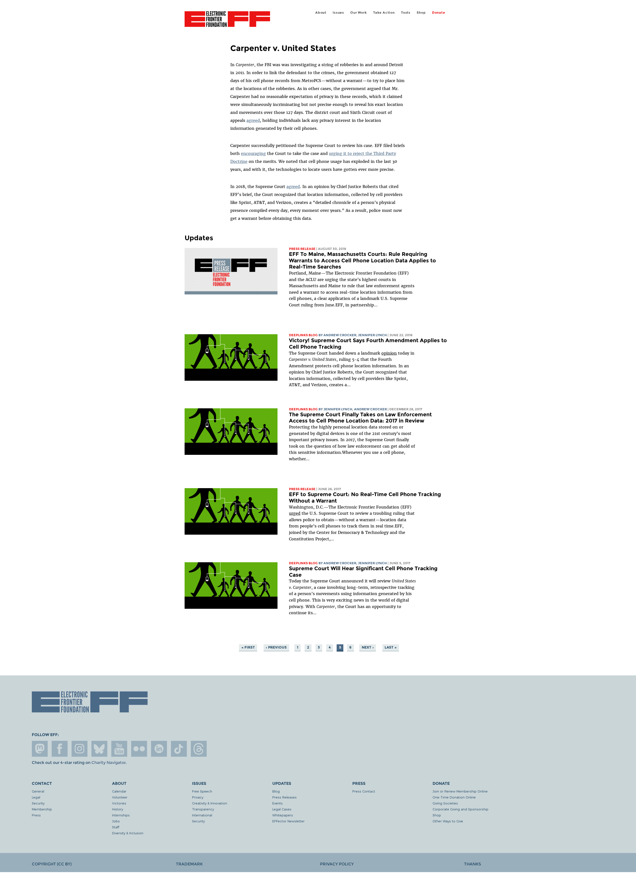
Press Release (302, 249)
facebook (60, 749)
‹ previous (276, 647)
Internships (121, 815)
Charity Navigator (108, 762)
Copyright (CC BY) (52, 864)
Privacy (197, 797)
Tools (405, 12)
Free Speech (202, 791)
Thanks (472, 864)
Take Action (384, 12)
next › (368, 647)
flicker (139, 749)
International (202, 815)
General (38, 791)
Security (38, 803)
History (117, 809)
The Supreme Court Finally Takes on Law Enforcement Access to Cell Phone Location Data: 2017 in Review (360, 417)
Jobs (116, 821)
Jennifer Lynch (372, 335)
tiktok (179, 749)
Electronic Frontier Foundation (227, 22)
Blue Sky (99, 749)
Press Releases (284, 797)
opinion (389, 353)
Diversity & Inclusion (127, 833)
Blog (276, 791)
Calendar (119, 791)
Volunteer (119, 797)
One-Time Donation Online (454, 797)
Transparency (203, 809)
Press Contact (363, 791)
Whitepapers (282, 815)
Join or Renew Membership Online (460, 791)
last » (391, 647)
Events (277, 803)
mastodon (40, 749)
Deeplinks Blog (303, 335)
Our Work (358, 12)
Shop (421, 12)
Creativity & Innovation (209, 803)
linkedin (159, 749)
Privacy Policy (337, 864)
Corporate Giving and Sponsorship (460, 809)
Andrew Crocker (339, 335)
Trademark (189, 864)
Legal (36, 797)
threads (199, 749)
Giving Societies (445, 803)
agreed (253, 120)
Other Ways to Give (448, 821)
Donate (438, 12)
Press (36, 815)
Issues (338, 12)
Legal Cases (281, 809)
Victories (119, 803)
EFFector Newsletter (288, 821)
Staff (115, 827)
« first (248, 647)
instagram (79, 749)
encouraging (253, 153)
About (320, 12)
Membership (42, 809)
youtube (119, 749)
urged (294, 513)
